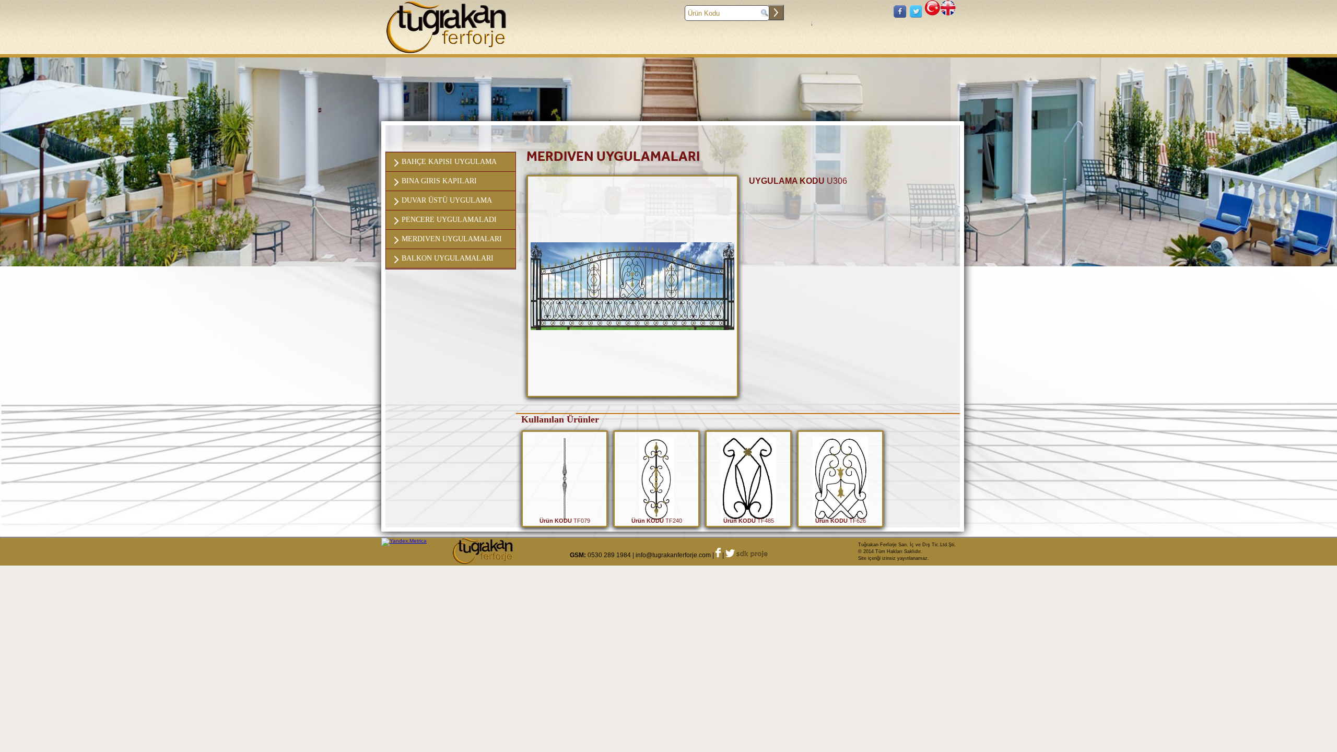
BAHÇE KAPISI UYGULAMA (449, 162)
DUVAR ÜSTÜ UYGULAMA (447, 200)
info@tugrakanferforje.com (673, 555)
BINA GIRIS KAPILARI (439, 181)
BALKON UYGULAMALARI (448, 258)
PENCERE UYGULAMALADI (449, 220)
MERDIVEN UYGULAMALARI (452, 239)
